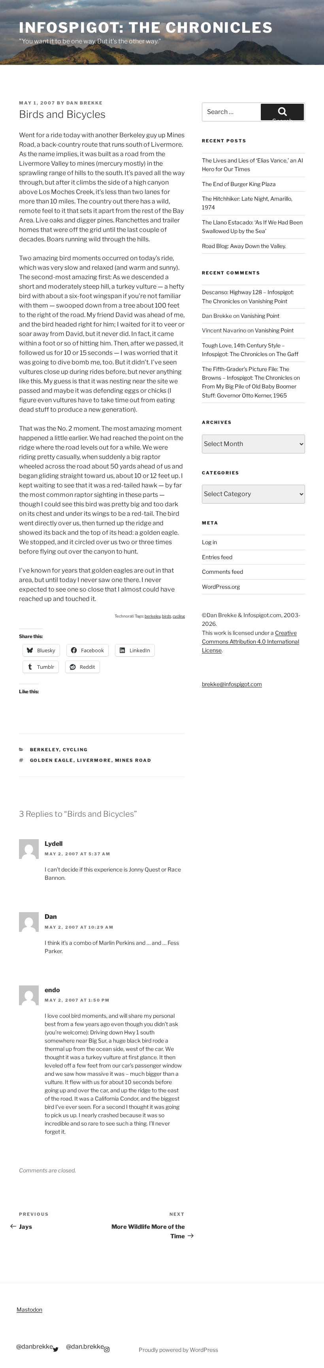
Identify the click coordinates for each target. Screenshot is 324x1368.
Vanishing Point (268, 301)
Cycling (75, 749)
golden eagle (51, 760)
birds (166, 616)
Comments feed (222, 571)
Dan (51, 916)
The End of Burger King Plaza (239, 184)
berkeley (152, 616)
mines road (133, 760)
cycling (179, 616)
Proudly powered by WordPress (178, 1349)
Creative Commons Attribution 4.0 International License (250, 641)
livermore (94, 760)
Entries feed (217, 557)
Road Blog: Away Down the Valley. (244, 246)
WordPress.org (221, 586)
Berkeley (44, 749)
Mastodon (29, 1309)
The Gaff (287, 354)
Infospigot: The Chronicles (146, 27)
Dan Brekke (84, 103)
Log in (209, 542)
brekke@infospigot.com (232, 684)
